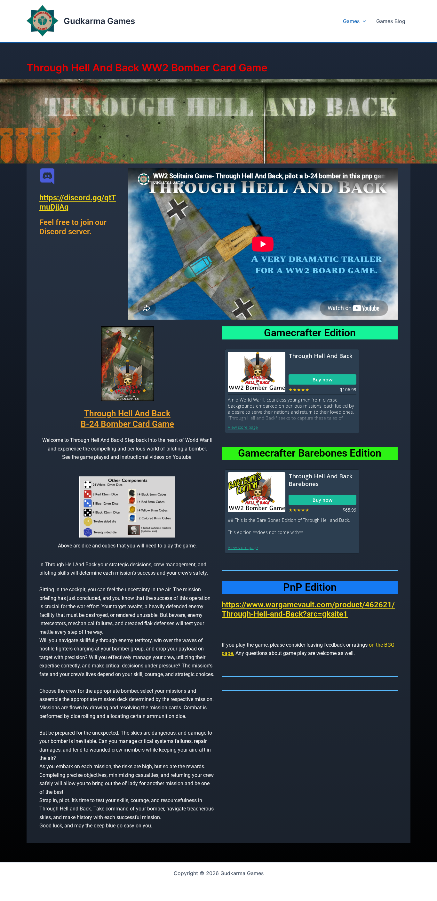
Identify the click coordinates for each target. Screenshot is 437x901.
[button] (363, 21)
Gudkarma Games (99, 21)
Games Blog (390, 21)
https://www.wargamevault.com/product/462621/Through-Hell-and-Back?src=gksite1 (308, 609)
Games (351, 21)
